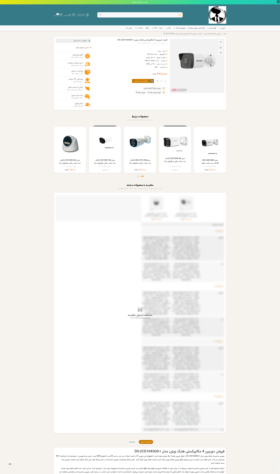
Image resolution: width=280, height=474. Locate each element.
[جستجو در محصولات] (180, 15)
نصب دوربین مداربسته (85, 472)
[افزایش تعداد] (157, 81)
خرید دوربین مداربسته (200, 468)
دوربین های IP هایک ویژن (212, 34)
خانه (224, 34)
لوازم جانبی (213, 28)
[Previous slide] (223, 152)
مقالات (147, 28)
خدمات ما (140, 28)
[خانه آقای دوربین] (217, 15)
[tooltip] (220, 42)
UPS (155, 28)
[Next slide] (56, 152)
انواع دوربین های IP (154, 92)
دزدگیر (169, 28)
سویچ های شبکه (181, 28)
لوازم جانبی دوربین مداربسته (196, 28)
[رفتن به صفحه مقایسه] (10, 464)
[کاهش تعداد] (165, 81)
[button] (100, 15)
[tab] (146, 442)
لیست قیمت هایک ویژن (152, 459)
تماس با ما (129, 28)
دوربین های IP (140, 92)
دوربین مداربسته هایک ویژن (214, 456)
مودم (160, 28)
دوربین (223, 28)
